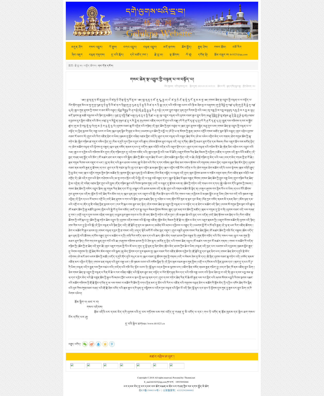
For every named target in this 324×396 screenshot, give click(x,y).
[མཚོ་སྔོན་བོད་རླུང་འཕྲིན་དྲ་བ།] (176, 366)
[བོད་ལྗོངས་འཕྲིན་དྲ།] (127, 366)
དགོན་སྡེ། (203, 54)
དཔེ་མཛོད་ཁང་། (139, 54)
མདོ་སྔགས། (169, 47)
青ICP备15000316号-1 (149, 390)
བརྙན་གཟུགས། (97, 54)
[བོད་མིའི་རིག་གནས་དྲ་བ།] (94, 366)
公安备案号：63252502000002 (178, 390)
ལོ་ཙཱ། (189, 54)
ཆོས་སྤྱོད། (187, 47)
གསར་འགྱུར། (96, 47)
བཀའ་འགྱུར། (130, 47)
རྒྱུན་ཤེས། (203, 47)
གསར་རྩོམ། (220, 47)
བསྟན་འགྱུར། (150, 47)
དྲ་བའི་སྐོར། (117, 54)
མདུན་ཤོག (77, 47)
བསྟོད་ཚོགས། (90, 66)
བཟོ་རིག (237, 47)
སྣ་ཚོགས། (174, 54)
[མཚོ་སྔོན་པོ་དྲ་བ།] (77, 366)
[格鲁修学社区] (143, 366)
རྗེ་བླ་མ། (158, 54)
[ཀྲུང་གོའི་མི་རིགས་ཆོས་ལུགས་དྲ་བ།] (110, 366)
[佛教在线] (160, 366)
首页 (70, 66)
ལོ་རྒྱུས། (113, 47)
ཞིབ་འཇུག (77, 54)
